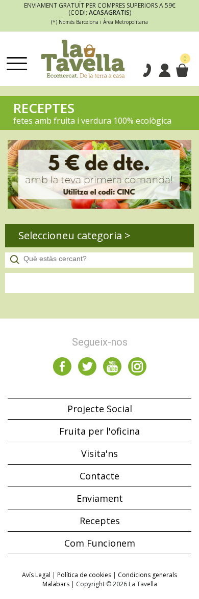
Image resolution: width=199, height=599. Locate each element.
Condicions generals (147, 575)
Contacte (99, 476)
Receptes (100, 521)
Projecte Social (99, 409)
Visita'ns (99, 453)
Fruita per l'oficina (99, 431)
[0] (181, 70)
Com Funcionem (99, 543)
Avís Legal (36, 575)
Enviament (100, 498)
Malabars (55, 584)
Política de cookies (84, 575)
